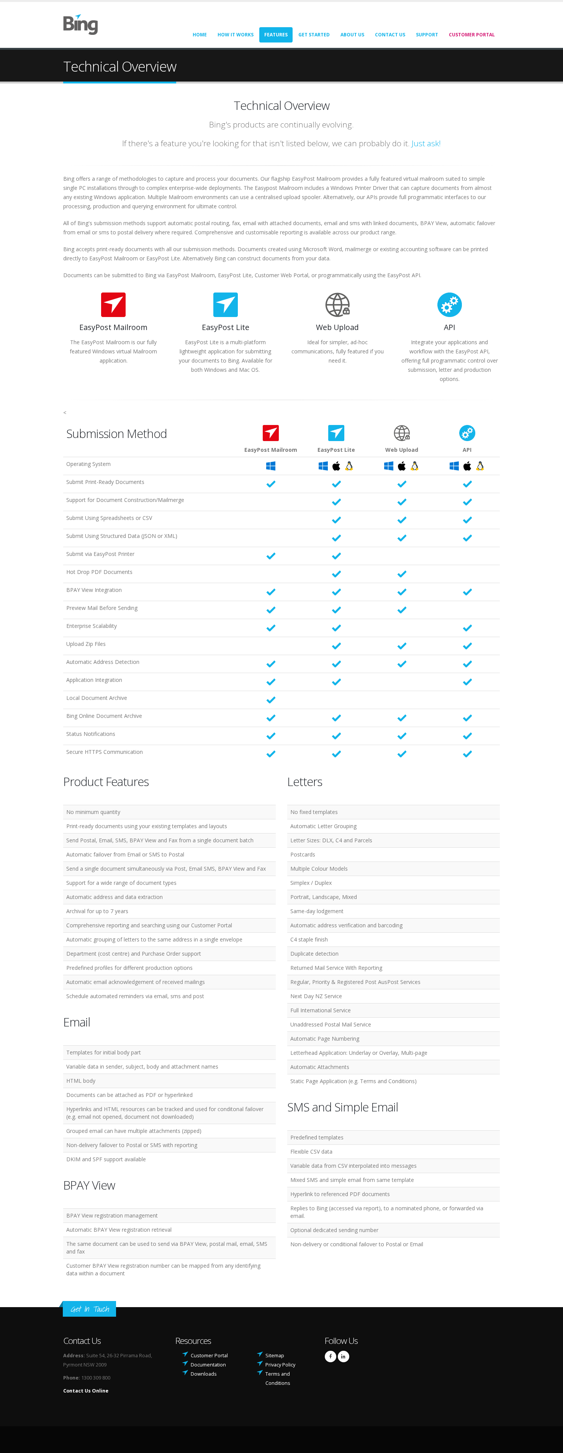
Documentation (208, 1364)
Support (427, 34)
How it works (236, 34)
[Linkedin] (343, 1356)
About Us (352, 34)
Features (276, 34)
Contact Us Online (85, 1391)
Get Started (314, 34)
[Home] (85, 24)
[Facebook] (330, 1356)
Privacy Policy (280, 1364)
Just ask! (426, 143)
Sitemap (274, 1355)
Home (200, 34)
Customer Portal (472, 34)
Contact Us (390, 34)
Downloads (204, 1374)
